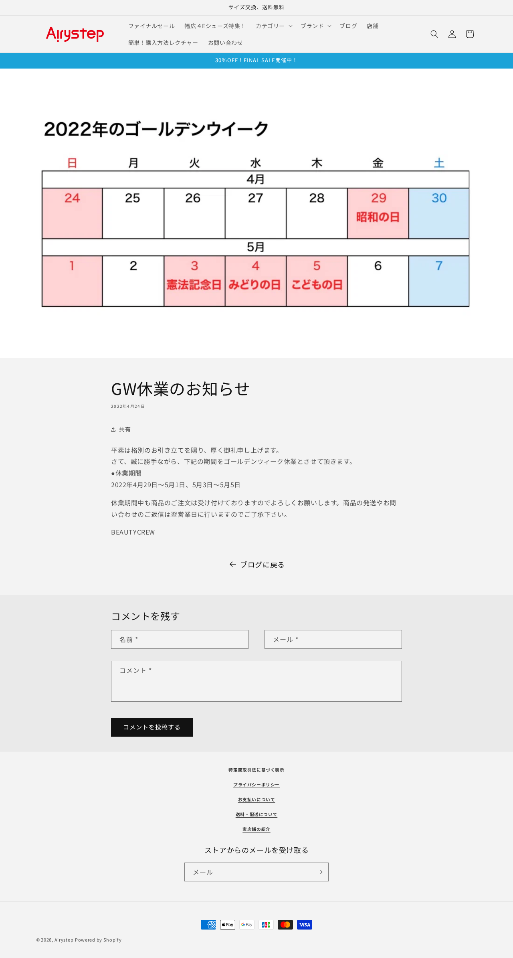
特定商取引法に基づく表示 (256, 770)
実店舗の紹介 (256, 829)
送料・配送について (256, 814)
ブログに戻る (262, 564)
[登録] (319, 872)
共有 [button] (125, 429)
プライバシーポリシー (256, 785)
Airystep (64, 939)
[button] (273, 25)
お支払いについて (256, 799)
